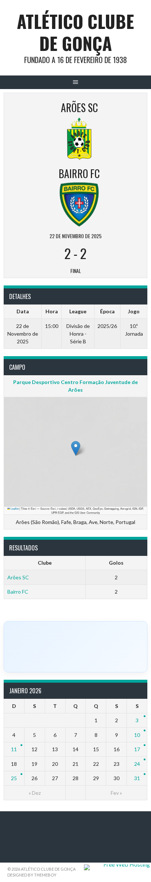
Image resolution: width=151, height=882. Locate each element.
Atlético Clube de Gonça (75, 32)
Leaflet (14, 508)
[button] (75, 448)
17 (137, 749)
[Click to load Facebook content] (75, 646)
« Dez (35, 793)
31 (137, 778)
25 (14, 778)
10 (137, 735)
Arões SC (18, 577)
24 (137, 764)
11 (14, 749)
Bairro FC (17, 591)
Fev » (116, 793)
